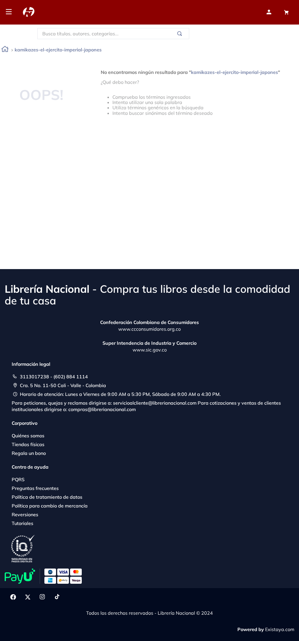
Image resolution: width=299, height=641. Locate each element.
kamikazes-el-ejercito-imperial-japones (58, 50)
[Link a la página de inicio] (5, 50)
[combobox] (113, 33)
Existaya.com (279, 629)
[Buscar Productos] (180, 33)
